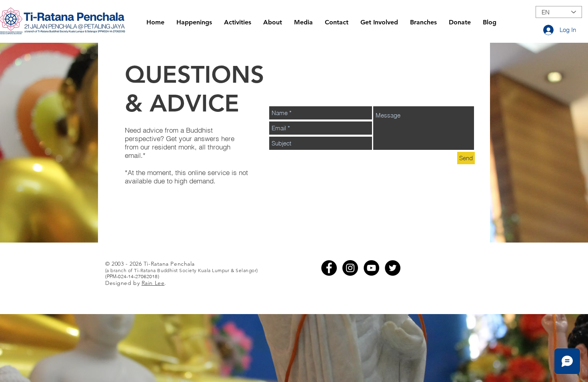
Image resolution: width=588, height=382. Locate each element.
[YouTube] (371, 268)
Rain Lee (153, 282)
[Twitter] (392, 268)
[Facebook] (329, 268)
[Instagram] (350, 268)
